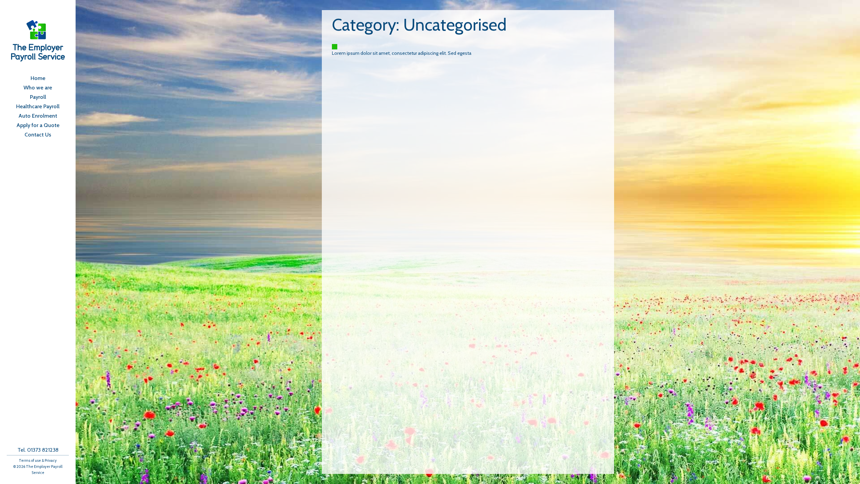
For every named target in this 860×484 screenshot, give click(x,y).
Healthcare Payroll (37, 107)
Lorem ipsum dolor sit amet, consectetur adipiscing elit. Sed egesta (401, 53)
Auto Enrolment (37, 116)
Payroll (38, 97)
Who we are (38, 88)
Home (38, 78)
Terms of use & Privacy (38, 460)
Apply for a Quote (37, 125)
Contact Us (38, 135)
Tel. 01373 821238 (37, 450)
